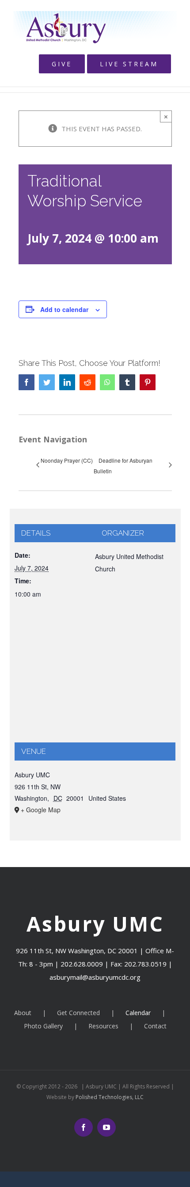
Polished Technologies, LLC (109, 1097)
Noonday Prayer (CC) (67, 460)
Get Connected (78, 1012)
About (22, 1012)
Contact (155, 1026)
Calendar (138, 1012)
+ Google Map (41, 809)
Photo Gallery (43, 1026)
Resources (103, 1026)
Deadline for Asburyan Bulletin (123, 466)
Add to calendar (64, 309)
